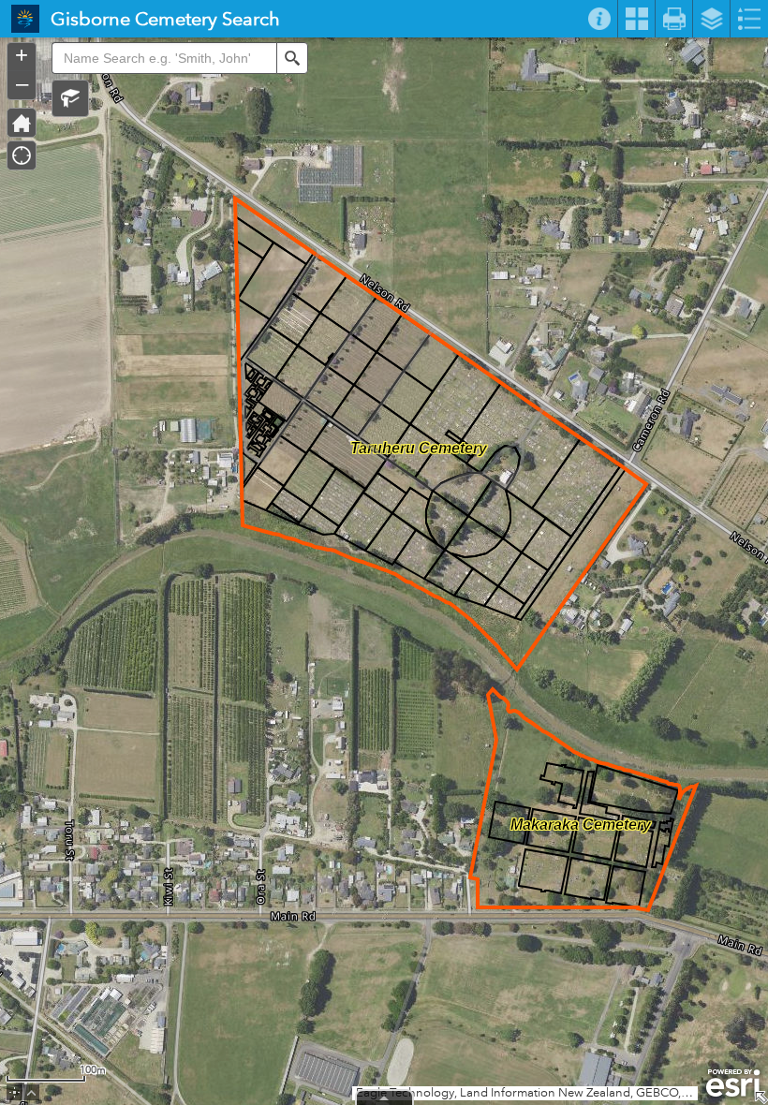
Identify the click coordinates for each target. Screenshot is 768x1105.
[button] (70, 98)
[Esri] (732, 1083)
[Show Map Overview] (760, 1097)
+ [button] (21, 55)
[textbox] (164, 58)
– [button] (22, 83)
